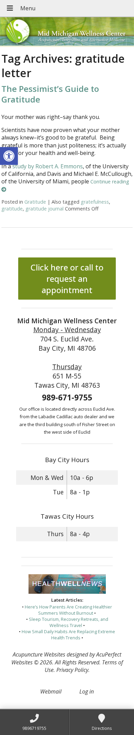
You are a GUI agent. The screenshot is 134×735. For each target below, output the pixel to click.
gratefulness (95, 201)
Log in (86, 691)
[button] (9, 156)
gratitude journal (44, 208)
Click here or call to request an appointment (67, 279)
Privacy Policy (72, 670)
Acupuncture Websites (39, 654)
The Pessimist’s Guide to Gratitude (50, 94)
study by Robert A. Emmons (47, 166)
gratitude (12, 208)
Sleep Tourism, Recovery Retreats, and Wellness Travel (68, 622)
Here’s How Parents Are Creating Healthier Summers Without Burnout (68, 610)
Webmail (51, 691)
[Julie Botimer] (67, 32)
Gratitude (35, 201)
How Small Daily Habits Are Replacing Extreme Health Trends (68, 634)
